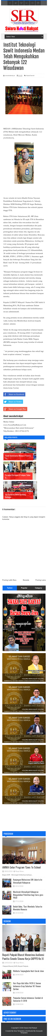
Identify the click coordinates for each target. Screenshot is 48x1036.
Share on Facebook (16, 394)
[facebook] (10, 3)
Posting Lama (40, 580)
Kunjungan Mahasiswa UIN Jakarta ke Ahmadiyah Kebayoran (27, 881)
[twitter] (15, 3)
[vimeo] (21, 3)
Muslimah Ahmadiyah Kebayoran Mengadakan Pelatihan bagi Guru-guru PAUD (28, 894)
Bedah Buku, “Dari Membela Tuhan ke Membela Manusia (27, 908)
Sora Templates (19, 1031)
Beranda (26, 580)
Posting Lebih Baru (9, 580)
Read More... (20, 871)
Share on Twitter (15, 402)
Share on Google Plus (17, 409)
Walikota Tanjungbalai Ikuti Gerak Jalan (28, 971)
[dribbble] (32, 3)
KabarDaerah (30, 75)
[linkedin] (38, 3)
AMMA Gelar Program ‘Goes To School (21, 867)
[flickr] (26, 3)
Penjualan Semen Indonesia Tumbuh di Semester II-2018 (28, 999)
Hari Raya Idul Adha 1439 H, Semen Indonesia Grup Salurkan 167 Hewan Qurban (27, 986)
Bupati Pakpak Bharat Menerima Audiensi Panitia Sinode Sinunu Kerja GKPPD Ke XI (23, 957)
